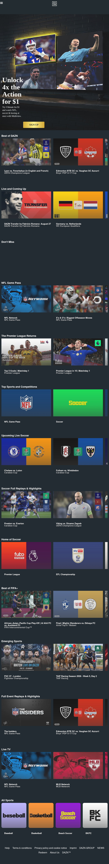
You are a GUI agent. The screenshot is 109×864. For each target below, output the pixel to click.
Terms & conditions (22, 848)
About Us (54, 852)
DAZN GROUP (87, 848)
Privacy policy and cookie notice (50, 848)
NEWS (100, 848)
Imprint (73, 848)
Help (7, 848)
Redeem (42, 852)
